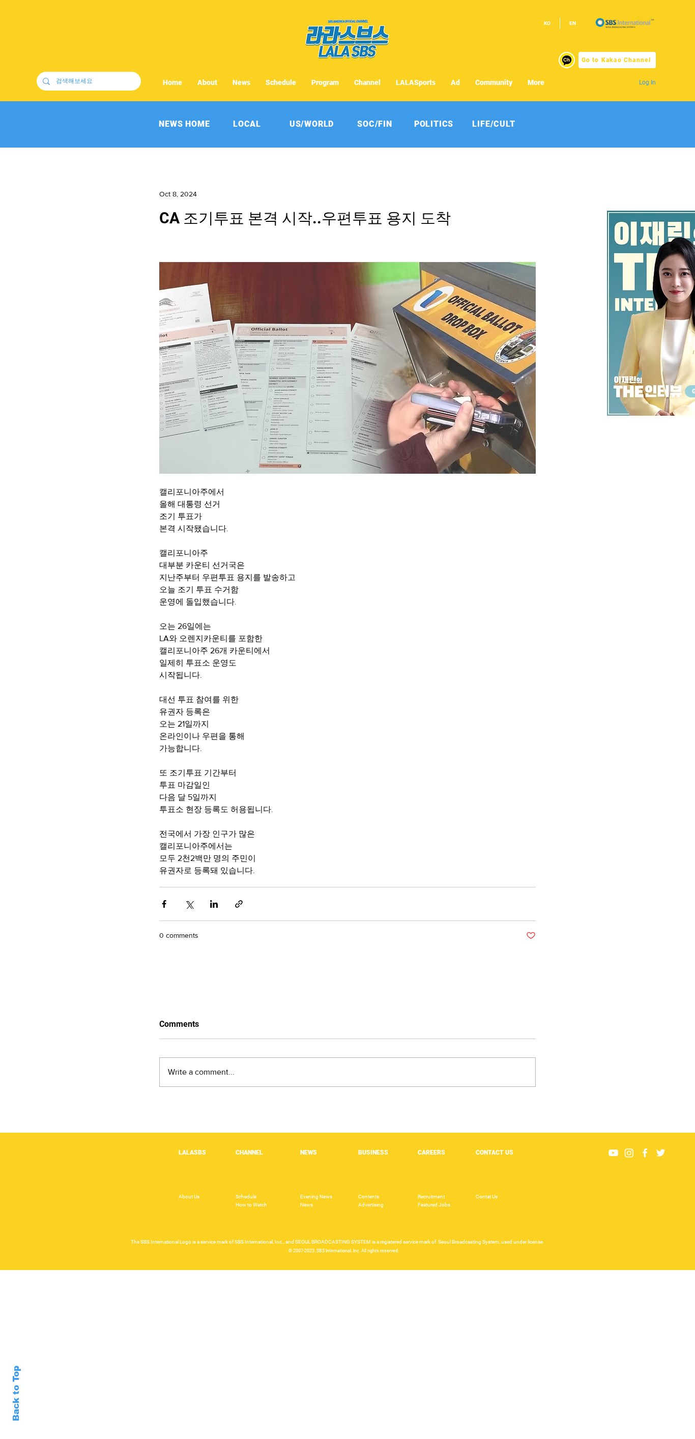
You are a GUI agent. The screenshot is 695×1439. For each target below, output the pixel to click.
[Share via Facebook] (164, 904)
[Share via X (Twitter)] (189, 904)
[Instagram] (629, 1153)
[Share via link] (239, 904)
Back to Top (16, 1393)
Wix (425, 1433)
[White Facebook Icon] (645, 1153)
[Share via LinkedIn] (214, 904)
